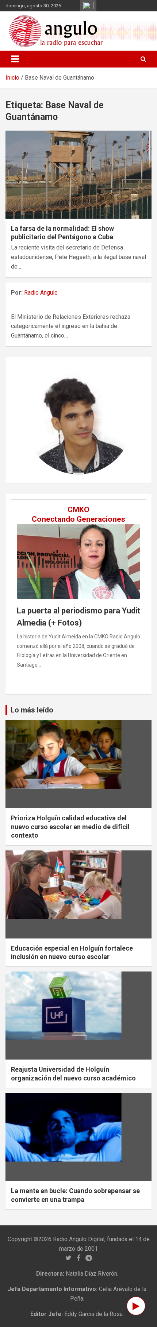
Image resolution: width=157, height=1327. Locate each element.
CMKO (78, 509)
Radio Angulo (41, 292)
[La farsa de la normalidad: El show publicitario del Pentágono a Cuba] (78, 174)
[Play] (136, 1306)
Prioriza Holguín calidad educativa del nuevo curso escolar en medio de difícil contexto (70, 826)
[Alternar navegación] (14, 59)
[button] (32, 420)
